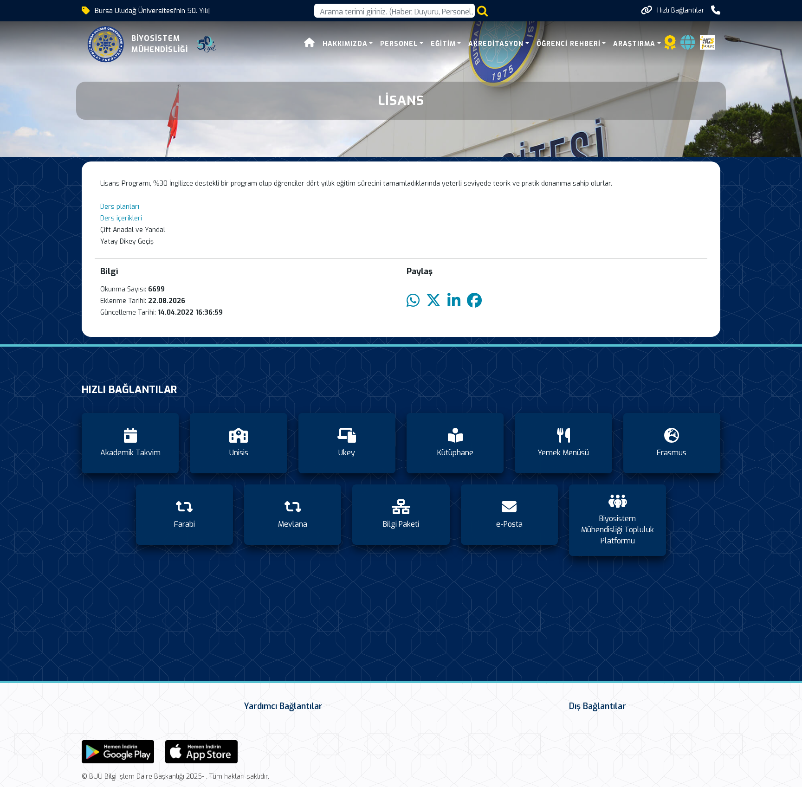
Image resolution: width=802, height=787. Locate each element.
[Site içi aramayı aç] (482, 11)
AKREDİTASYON (496, 43)
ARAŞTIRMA (634, 43)
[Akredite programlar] (670, 45)
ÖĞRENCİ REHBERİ (569, 43)
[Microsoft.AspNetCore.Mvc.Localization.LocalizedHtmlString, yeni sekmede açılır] (118, 751)
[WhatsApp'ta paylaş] (413, 301)
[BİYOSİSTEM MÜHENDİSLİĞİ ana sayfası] (105, 44)
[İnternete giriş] (687, 45)
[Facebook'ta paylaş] (474, 301)
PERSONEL (399, 43)
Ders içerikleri (122, 218)
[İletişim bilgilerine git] (715, 10)
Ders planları (119, 206)
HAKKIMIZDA (345, 43)
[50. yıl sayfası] (206, 44)
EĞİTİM (443, 43)
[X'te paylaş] (433, 301)
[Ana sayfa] (309, 44)
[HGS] (707, 41)
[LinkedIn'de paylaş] (453, 301)
